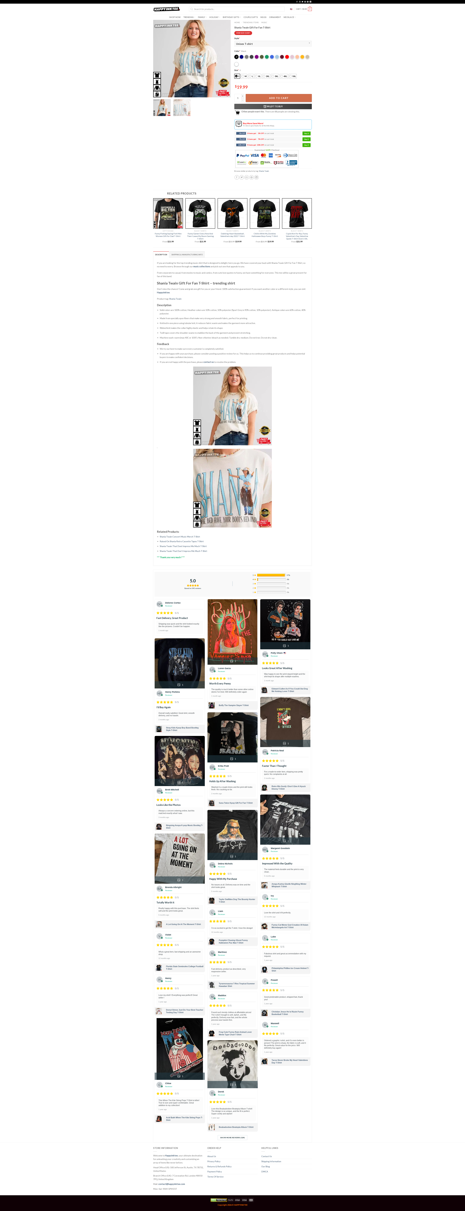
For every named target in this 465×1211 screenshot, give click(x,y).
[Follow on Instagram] (300, 2)
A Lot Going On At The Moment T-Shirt (183, 924)
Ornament (275, 17)
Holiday (213, 17)
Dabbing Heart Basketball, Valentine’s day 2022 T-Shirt (232, 234)
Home (237, 22)
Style (237, 38)
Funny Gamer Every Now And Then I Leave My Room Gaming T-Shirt (200, 236)
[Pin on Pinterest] (251, 177)
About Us (211, 1156)
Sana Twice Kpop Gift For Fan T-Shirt (236, 803)
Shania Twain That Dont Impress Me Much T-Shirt (183, 546)
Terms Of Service (215, 1176)
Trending (188, 17)
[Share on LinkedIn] (256, 177)
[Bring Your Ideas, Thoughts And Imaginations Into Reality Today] (166, 9)
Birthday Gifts (231, 17)
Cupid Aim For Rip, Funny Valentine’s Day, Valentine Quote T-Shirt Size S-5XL (297, 236)
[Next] (226, 58)
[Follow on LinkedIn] (310, 2)
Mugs (263, 17)
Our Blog (265, 1166)
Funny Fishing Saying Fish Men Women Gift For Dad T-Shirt (168, 234)
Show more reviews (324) (232, 1138)
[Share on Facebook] (237, 177)
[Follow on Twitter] (302, 2)
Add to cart (279, 98)
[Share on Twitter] (241, 177)
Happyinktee (163, 292)
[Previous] (158, 58)
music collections (201, 266)
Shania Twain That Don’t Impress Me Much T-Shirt (183, 551)
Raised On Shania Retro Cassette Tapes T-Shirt (182, 541)
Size (236, 70)
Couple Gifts (251, 17)
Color (237, 51)
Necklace (289, 17)
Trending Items (251, 22)
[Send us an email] (305, 2)
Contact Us (266, 1156)
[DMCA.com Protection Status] (219, 1200)
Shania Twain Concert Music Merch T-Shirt (180, 536)
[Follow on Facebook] (297, 2)
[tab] (161, 254)
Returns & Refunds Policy (219, 1166)
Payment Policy (214, 1171)
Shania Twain (264, 171)
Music (264, 22)
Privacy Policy (213, 1161)
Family (201, 17)
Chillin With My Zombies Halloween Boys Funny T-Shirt (265, 234)
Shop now (175, 17)
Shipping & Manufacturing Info (187, 255)
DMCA (264, 1171)
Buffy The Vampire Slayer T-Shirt (234, 705)
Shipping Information (271, 1161)
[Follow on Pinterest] (308, 2)
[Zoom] (156, 94)
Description (161, 255)
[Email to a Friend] (246, 177)
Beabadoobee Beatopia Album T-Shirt (236, 1127)
